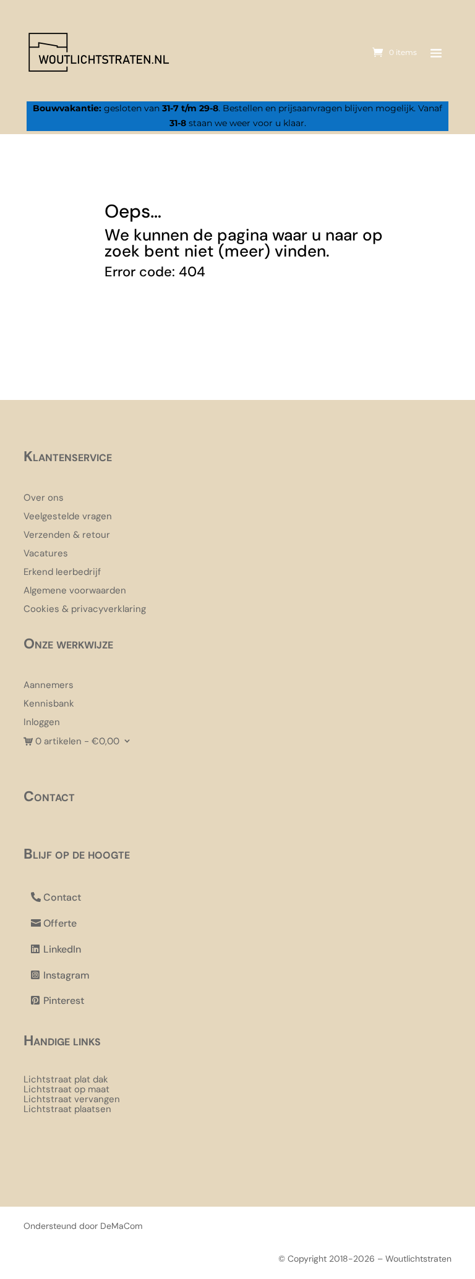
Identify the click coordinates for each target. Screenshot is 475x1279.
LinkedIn (62, 949)
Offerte (60, 923)
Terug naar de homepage (207, 320)
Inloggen (42, 723)
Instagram (66, 975)
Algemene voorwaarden (75, 591)
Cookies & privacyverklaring (85, 610)
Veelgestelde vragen (68, 517)
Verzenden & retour (67, 535)
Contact (62, 897)
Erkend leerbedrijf (62, 572)
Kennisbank (49, 704)
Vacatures (46, 554)
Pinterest (63, 1000)
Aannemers (49, 686)
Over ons (44, 498)
